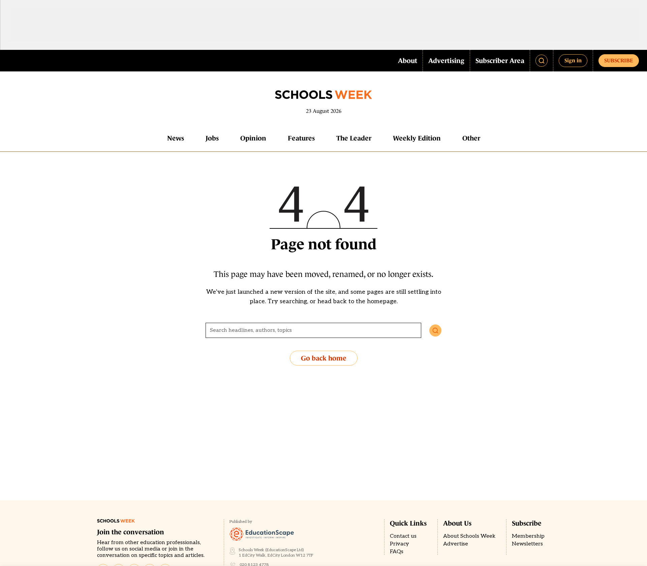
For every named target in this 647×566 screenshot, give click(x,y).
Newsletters (527, 544)
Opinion (253, 138)
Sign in (573, 60)
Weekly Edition (417, 138)
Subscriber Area (499, 60)
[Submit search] (435, 330)
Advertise (455, 544)
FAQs (396, 551)
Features (301, 138)
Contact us (403, 536)
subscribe (618, 60)
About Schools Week (469, 536)
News (175, 138)
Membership (528, 536)
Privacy (399, 544)
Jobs (212, 138)
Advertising (446, 60)
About (407, 60)
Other (471, 138)
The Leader (353, 138)
